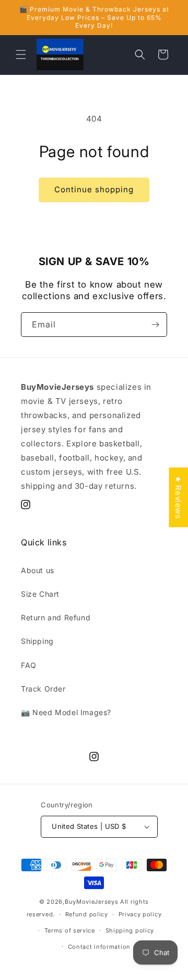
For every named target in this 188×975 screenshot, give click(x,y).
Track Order (43, 688)
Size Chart (40, 593)
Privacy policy (140, 914)
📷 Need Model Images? (66, 712)
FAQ (29, 665)
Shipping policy (130, 930)
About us (37, 570)
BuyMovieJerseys (92, 901)
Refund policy (86, 914)
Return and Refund (55, 617)
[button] (20, 54)
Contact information (99, 946)
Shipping (37, 641)
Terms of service (69, 930)
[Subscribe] (155, 324)
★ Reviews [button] (178, 497)
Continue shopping (94, 189)
